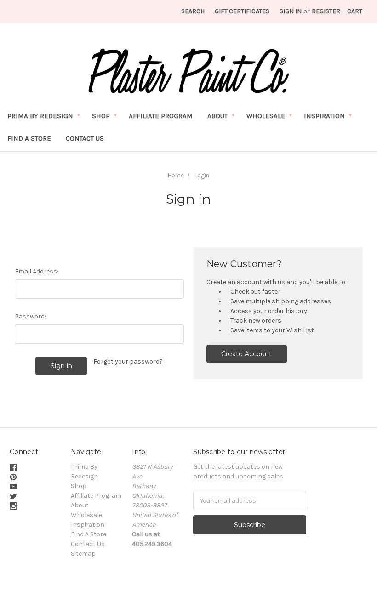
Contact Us (85, 138)
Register (326, 11)
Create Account (246, 354)
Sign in (291, 11)
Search (193, 11)
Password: (30, 316)
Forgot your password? (128, 361)
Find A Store (29, 138)
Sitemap (83, 553)
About (217, 116)
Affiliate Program (161, 116)
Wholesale (265, 116)
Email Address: (36, 271)
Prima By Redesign (40, 116)
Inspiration (324, 116)
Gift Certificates (242, 11)
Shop (101, 116)
